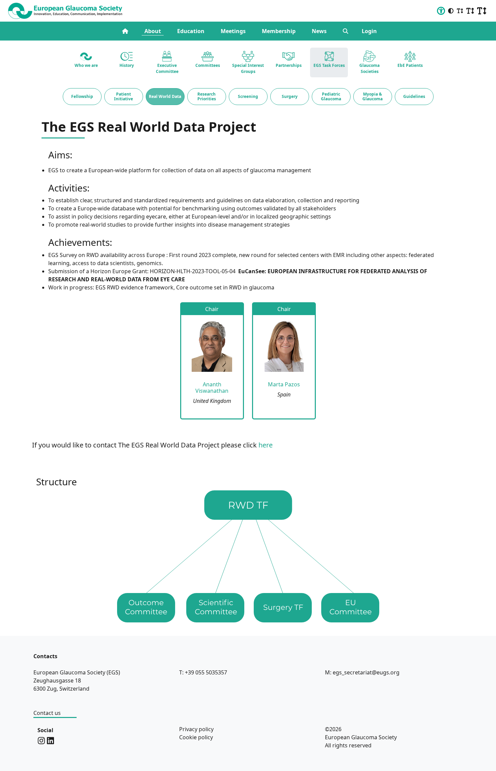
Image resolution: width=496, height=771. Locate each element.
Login (369, 31)
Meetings (233, 31)
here (265, 444)
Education (190, 31)
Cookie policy (196, 737)
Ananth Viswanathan (211, 387)
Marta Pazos (284, 384)
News (319, 31)
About (152, 31)
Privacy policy (196, 729)
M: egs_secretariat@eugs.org (362, 672)
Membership (279, 31)
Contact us (47, 713)
